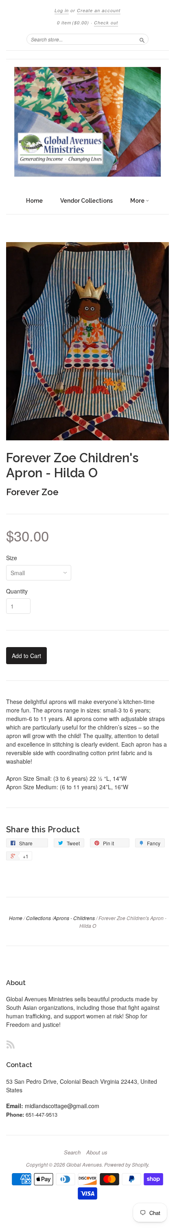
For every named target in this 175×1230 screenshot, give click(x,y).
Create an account (98, 10)
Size (11, 557)
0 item (73, 22)
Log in (62, 10)
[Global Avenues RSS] (10, 1044)
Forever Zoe (32, 492)
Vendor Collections (86, 200)
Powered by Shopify (126, 1164)
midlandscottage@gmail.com (62, 1106)
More (138, 200)
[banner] (87, 121)
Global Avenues (84, 1164)
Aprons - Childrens (74, 917)
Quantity (17, 591)
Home (34, 200)
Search (72, 1152)
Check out (106, 22)
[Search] (142, 39)
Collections (38, 917)
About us (96, 1152)
